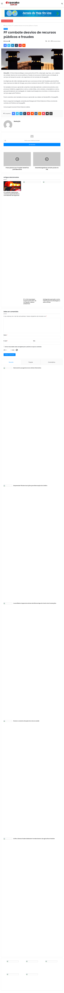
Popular (31, 362)
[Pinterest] (20, 45)
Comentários (51, 362)
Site (34, 340)
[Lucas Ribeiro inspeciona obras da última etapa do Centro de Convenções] (8, 661)
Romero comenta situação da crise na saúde (26, 721)
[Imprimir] (51, 113)
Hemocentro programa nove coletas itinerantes (27, 368)
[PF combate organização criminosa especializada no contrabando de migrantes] (12, 186)
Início (6, 25)
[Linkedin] (12, 45)
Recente (11, 362)
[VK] (36, 113)
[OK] (39, 113)
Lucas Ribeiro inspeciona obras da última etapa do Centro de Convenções (34, 603)
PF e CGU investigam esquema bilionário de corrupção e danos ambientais (29, 301)
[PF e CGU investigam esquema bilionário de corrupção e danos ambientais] (32, 239)
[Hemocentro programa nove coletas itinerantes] (8, 425)
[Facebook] (5, 45)
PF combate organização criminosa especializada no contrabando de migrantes (12, 194)
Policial (9, 25)
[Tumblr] (16, 45)
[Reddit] (23, 45)
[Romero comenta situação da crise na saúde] (8, 778)
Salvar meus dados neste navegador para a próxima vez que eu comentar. (23, 346)
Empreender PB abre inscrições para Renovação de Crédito (30, 485)
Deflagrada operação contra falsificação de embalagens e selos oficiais (51, 300)
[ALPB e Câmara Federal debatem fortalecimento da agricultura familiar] (8, 896)
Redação (7, 41)
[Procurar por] (62, 4)
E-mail (6, 340)
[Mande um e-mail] (9, 41)
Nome (5, 335)
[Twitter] (8, 45)
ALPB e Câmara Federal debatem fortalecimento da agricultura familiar (34, 838)
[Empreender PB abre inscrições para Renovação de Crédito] (8, 543)
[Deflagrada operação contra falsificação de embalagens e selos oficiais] (51, 239)
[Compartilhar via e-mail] (47, 113)
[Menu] (2, 4)
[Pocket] (43, 113)
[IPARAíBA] (12, 3)
